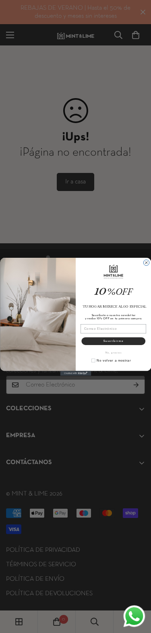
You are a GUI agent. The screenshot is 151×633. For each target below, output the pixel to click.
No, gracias (113, 352)
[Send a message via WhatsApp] (134, 616)
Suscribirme (113, 341)
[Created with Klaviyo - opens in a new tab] (75, 373)
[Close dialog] (146, 262)
